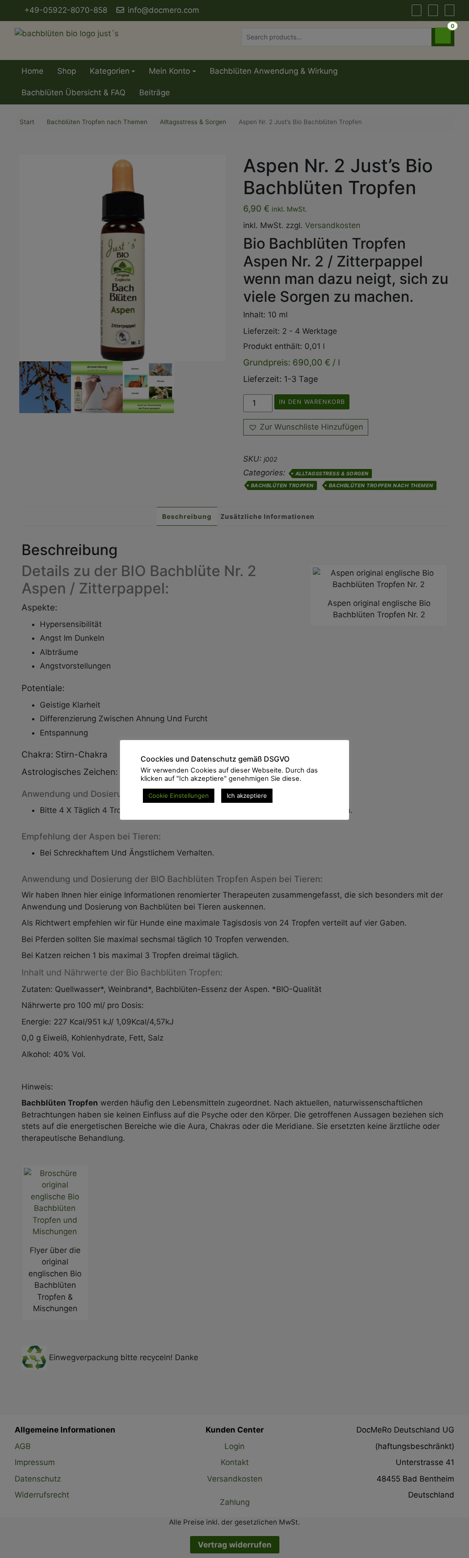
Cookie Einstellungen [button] (178, 795)
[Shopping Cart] (443, 35)
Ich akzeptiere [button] (247, 795)
